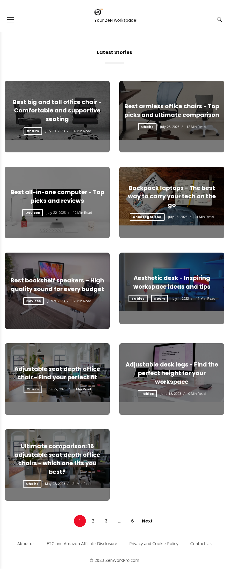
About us (26, 543)
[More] (10, 19)
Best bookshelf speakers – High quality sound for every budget (57, 284)
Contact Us (201, 543)
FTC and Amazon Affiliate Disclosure (82, 543)
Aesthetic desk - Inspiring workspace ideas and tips (172, 282)
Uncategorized (147, 216)
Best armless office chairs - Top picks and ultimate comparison (171, 110)
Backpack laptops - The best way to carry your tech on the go (172, 196)
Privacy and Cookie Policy (153, 543)
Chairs (33, 131)
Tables (138, 298)
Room (159, 298)
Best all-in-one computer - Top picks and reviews (57, 196)
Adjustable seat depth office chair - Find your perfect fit (57, 373)
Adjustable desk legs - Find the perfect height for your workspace (172, 373)
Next (147, 521)
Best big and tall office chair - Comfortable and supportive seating (57, 110)
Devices (32, 212)
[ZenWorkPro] (99, 12)
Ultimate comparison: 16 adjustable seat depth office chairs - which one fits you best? (57, 459)
